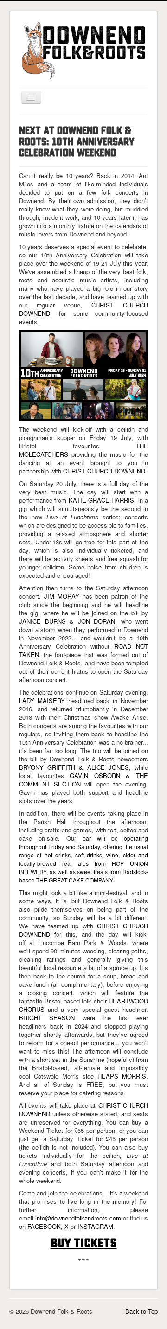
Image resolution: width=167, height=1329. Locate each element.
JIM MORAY (61, 596)
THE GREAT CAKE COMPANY (74, 880)
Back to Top (141, 1311)
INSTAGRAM (95, 1226)
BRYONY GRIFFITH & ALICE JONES (74, 767)
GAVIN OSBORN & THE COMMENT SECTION (83, 779)
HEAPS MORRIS (121, 1076)
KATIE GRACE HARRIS (102, 500)
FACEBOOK (44, 1226)
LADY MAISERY (42, 700)
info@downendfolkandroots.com (78, 1218)
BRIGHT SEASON (47, 1017)
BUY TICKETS (84, 1243)
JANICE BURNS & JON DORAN (67, 621)
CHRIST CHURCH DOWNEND (104, 470)
